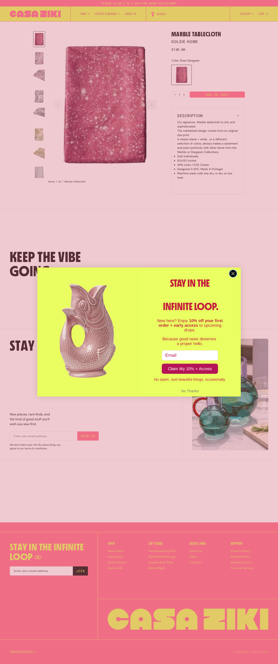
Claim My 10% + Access (190, 368)
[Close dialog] (233, 273)
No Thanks (190, 391)
